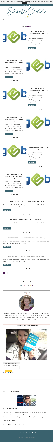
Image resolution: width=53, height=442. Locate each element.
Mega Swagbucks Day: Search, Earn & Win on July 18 (14, 62)
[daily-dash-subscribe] (26, 400)
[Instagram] (30, 286)
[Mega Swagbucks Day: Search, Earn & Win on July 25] (14, 37)
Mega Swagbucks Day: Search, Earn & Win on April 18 (26, 256)
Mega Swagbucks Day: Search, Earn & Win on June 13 (26, 201)
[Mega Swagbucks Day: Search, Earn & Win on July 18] (38, 66)
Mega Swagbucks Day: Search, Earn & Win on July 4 (14, 119)
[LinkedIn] (26, 286)
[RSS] (32, 286)
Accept (24, 2)
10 (14, 272)
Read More (29, 2)
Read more (31, 48)
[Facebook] (21, 286)
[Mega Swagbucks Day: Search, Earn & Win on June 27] (14, 151)
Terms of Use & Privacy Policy (18, 424)
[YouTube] (28, 286)
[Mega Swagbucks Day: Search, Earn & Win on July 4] (38, 123)
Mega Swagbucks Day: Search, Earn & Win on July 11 (38, 90)
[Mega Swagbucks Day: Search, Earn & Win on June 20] (38, 180)
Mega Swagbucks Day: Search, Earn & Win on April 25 (26, 238)
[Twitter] (22, 286)
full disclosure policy (40, 417)
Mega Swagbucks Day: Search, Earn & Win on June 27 (38, 147)
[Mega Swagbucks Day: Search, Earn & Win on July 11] (14, 94)
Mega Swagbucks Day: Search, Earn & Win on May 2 (26, 220)
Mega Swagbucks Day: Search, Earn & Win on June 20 (14, 176)
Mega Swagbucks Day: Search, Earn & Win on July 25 (38, 33)
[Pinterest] (24, 286)
